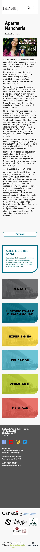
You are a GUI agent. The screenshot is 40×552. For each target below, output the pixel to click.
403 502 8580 (9, 463)
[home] (10, 8)
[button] (35, 8)
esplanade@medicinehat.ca (11, 465)
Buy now (20, 234)
